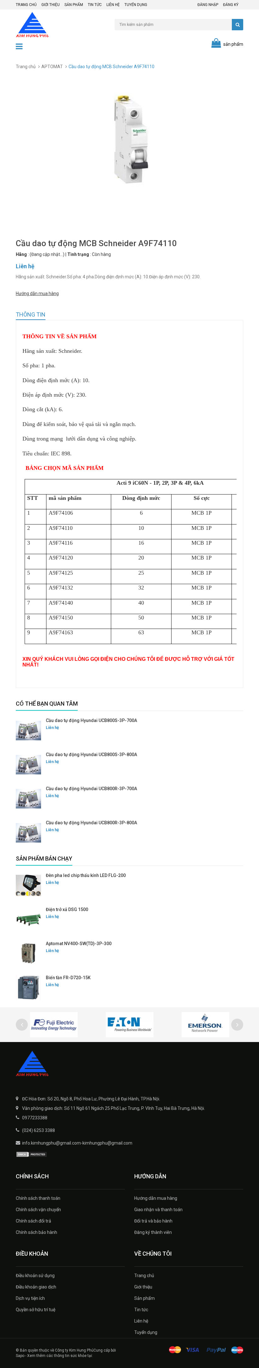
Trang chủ (26, 5)
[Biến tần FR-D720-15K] (28, 987)
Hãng (21, 254)
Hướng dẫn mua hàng (37, 293)
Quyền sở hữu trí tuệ (35, 1309)
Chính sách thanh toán (38, 1198)
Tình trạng (78, 254)
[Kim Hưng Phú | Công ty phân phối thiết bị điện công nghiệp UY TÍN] (129, 1064)
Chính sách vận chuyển (38, 1209)
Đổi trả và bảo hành (153, 1220)
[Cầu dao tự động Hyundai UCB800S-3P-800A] (28, 764)
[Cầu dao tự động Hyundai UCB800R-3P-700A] (28, 798)
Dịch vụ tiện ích (30, 1298)
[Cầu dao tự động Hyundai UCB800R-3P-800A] (28, 832)
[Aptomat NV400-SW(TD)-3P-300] (28, 953)
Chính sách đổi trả (33, 1220)
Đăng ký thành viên (153, 1232)
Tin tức (95, 5)
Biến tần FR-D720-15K (68, 977)
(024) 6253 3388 (38, 1130)
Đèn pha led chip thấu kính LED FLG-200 (86, 875)
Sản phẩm (73, 5)
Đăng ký (230, 5)
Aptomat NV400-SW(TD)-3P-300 (78, 943)
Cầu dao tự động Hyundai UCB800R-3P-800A (91, 822)
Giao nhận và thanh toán (158, 1209)
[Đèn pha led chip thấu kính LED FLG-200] (28, 885)
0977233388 (34, 1117)
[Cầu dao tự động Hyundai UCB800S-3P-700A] (28, 730)
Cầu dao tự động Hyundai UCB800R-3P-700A (91, 788)
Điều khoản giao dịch (36, 1286)
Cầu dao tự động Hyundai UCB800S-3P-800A (91, 754)
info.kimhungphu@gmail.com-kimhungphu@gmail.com (77, 1143)
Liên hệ (113, 5)
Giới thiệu (50, 5)
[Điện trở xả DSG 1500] (28, 919)
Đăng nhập (207, 5)
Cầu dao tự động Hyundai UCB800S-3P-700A (91, 720)
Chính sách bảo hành (36, 1232)
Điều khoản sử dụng (35, 1275)
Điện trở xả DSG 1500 (67, 909)
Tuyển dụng (135, 5)
